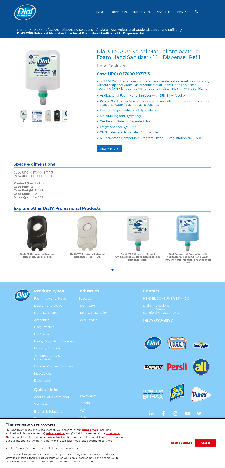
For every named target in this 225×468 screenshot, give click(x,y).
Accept (205, 442)
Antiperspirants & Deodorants (47, 357)
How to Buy (87, 395)
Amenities (41, 320)
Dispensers (42, 380)
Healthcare (86, 305)
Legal (82, 410)
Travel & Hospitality (92, 313)
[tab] (112, 270)
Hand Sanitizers (45, 313)
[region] (112, 443)
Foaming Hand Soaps (50, 298)
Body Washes (44, 327)
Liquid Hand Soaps (48, 305)
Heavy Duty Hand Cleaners (54, 341)
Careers (84, 403)
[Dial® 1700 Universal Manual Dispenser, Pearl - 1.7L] (87, 239)
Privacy (83, 417)
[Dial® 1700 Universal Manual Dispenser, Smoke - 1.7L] (37, 239)
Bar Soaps (41, 334)
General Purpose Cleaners (53, 366)
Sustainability (44, 404)
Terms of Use (90, 429)
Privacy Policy (55, 433)
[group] (42, 86)
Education (86, 298)
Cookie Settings (181, 442)
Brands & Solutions (48, 411)
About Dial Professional (51, 397)
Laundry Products (47, 348)
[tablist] (112, 269)
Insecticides (43, 373)
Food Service (87, 320)
